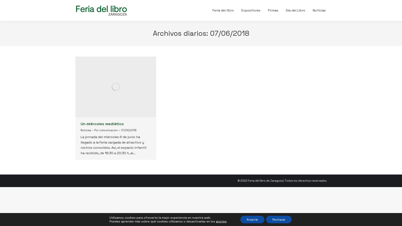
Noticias (86, 130)
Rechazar (278, 219)
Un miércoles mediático (102, 123)
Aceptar (252, 219)
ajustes (221, 221)
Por (106, 130)
